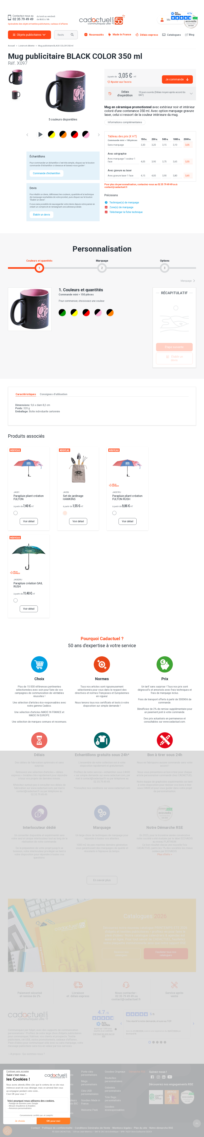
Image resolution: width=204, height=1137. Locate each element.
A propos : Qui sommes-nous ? (27, 1053)
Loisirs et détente (26, 46)
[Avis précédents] (121, 1024)
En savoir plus (102, 880)
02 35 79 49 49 (165, 184)
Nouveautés (96, 34)
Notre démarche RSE (161, 1127)
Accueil (11, 46)
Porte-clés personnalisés (89, 1073)
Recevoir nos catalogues (121, 954)
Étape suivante (174, 347)
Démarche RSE (137, 1071)
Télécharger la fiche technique (126, 212)
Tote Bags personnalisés (113, 1099)
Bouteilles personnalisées (113, 1080)
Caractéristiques (26, 394)
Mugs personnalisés (89, 1083)
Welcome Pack (89, 1109)
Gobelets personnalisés (113, 1089)
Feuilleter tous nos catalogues (165, 954)
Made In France (122, 34)
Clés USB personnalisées (89, 1092)
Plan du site (140, 1127)
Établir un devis (41, 214)
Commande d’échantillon (46, 173)
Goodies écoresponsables (114, 1108)
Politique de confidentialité (57, 1127)
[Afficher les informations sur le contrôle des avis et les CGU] (115, 1029)
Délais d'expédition (151, 93)
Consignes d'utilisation (53, 394)
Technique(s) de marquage (124, 202)
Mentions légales (122, 1127)
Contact (35, 1127)
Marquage (186, 280)
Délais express (149, 34)
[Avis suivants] (193, 1024)
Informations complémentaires (125, 122)
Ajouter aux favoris (120, 81)
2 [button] (102, 268)
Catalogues (174, 34)
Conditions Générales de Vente (92, 1127)
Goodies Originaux (115, 1071)
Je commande (174, 79)
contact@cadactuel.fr (115, 187)
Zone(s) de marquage (121, 207)
